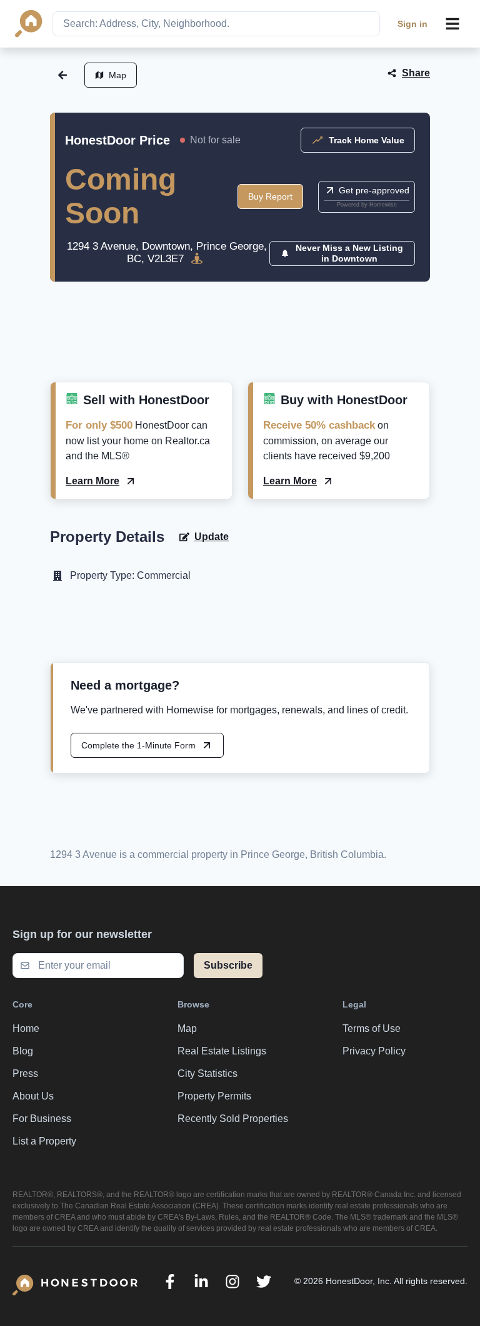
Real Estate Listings (222, 1051)
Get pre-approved (374, 190)
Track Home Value (366, 140)
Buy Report (270, 196)
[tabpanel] (240, 347)
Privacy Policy (374, 1051)
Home (25, 1028)
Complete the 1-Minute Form (138, 745)
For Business (41, 1118)
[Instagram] (232, 1281)
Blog (22, 1051)
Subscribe (228, 965)
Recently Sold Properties (233, 1118)
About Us (33, 1096)
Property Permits (214, 1096)
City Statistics (208, 1073)
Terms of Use (371, 1028)
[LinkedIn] (201, 1281)
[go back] (62, 75)
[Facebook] (170, 1281)
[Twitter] (263, 1281)
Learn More (92, 481)
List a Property (44, 1141)
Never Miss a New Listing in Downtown (349, 253)
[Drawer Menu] (452, 23)
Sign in (413, 24)
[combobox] (216, 23)
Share (416, 73)
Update (211, 536)
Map (117, 75)
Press (25, 1073)
